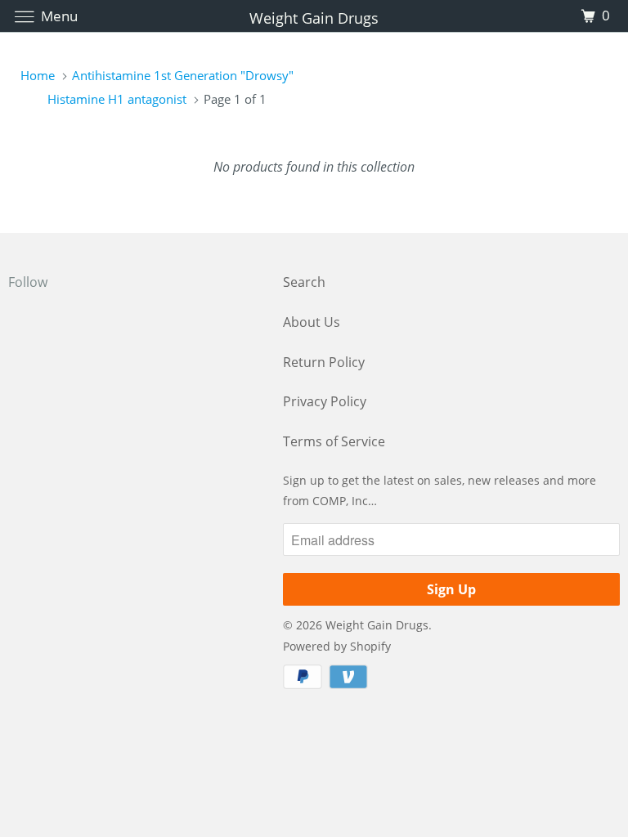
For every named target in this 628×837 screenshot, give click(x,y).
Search (304, 282)
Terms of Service (334, 441)
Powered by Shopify (337, 646)
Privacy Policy (324, 401)
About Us (311, 322)
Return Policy (324, 362)
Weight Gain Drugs (376, 625)
